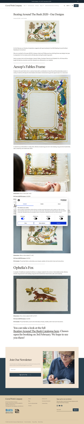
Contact (29, 405)
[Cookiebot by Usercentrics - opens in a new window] (61, 200)
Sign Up (75, 409)
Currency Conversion (46, 401)
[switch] (35, 219)
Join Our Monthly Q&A (32, 403)
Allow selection (42, 223)
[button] (64, 5)
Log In (76, 6)
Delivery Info (44, 398)
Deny (26, 223)
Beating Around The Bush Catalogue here (36, 331)
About (29, 398)
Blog (29, 401)
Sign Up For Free (23, 374)
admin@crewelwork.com (10, 404)
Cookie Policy (44, 403)
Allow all (58, 223)
